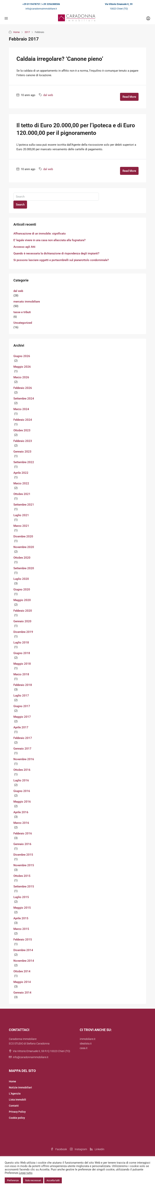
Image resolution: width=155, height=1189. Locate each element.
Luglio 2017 (21, 695)
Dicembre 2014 (23, 950)
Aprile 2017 (20, 727)
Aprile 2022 (20, 473)
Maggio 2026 (22, 366)
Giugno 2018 (21, 653)
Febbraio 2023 (22, 441)
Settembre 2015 (23, 886)
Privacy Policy (17, 1111)
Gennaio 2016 (22, 844)
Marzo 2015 (21, 929)
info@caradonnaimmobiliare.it (41, 8)
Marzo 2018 (21, 674)
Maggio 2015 (22, 907)
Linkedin (99, 1149)
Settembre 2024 (23, 398)
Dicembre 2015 (23, 854)
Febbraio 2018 (22, 685)
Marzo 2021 (21, 526)
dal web (48, 95)
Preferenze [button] (13, 1180)
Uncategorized (22, 322)
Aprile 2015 (20, 918)
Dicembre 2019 (23, 632)
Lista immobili (17, 1099)
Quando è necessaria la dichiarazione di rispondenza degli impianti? (56, 253)
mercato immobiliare (26, 301)
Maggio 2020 (22, 600)
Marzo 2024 (21, 409)
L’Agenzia (15, 1093)
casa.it (84, 1048)
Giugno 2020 (21, 589)
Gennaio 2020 (22, 621)
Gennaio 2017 (22, 748)
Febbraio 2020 (22, 610)
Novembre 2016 (23, 759)
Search (20, 204)
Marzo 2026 (21, 377)
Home (16, 32)
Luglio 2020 (21, 579)
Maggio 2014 (22, 982)
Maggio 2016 (22, 801)
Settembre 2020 (23, 568)
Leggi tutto (26, 1173)
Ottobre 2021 (21, 494)
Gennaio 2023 (22, 451)
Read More (129, 96)
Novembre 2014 (23, 960)
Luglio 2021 (21, 515)
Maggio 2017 (22, 716)
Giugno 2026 (21, 356)
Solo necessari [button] (33, 1180)
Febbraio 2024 (22, 419)
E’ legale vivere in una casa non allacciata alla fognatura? (49, 240)
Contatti (14, 1105)
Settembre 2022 (23, 462)
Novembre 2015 (23, 865)
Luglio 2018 (21, 642)
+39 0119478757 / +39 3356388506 (41, 4)
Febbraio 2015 (22, 939)
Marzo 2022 (21, 483)
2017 (27, 32)
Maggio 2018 (22, 663)
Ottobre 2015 (21, 876)
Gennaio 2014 (22, 992)
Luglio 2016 (21, 780)
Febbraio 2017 (22, 738)
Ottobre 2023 (21, 430)
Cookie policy (17, 1117)
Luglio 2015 (21, 897)
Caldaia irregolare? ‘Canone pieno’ (59, 59)
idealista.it (86, 1043)
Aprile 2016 (20, 812)
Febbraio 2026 (22, 388)
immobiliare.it (87, 1038)
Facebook (61, 1149)
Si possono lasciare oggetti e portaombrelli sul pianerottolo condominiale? (61, 260)
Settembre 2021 (23, 504)
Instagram (80, 1149)
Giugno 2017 (21, 706)
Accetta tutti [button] (53, 1180)
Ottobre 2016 (21, 770)
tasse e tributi (22, 312)
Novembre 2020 (23, 547)
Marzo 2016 (21, 823)
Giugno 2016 (21, 791)
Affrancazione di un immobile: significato (39, 233)
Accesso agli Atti (24, 247)
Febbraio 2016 (22, 833)
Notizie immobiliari (20, 1087)
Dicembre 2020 (23, 536)
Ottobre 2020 (21, 557)
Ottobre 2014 (21, 971)
